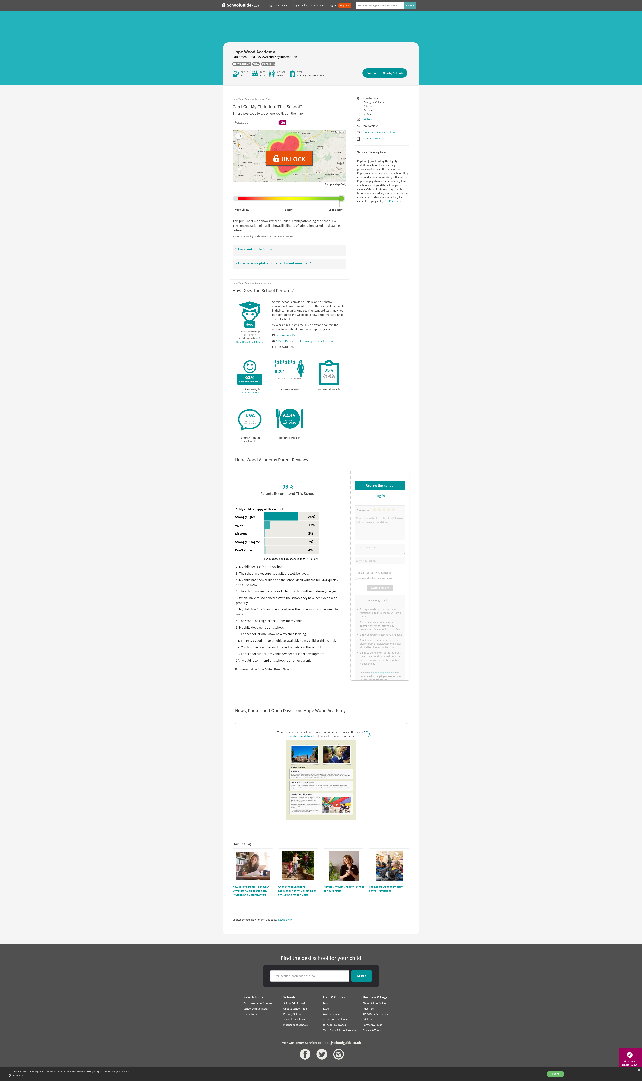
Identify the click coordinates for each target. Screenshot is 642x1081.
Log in (380, 495)
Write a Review (331, 1014)
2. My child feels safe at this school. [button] (260, 566)
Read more (395, 201)
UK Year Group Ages (334, 1025)
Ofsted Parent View (250, 392)
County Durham (372, 138)
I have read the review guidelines (374, 572)
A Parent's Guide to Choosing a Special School (305, 341)
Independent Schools (295, 1025)
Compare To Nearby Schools (385, 73)
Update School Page (295, 1008)
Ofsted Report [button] (243, 341)
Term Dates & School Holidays (340, 1030)
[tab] (289, 250)
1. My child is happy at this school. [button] (260, 509)
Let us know (285, 919)
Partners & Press (372, 1025)
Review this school (380, 485)
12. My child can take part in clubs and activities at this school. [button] (279, 647)
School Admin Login (294, 1003)
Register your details (300, 736)
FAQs (326, 1008)
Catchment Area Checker (258, 1003)
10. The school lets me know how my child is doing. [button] (271, 634)
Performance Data (286, 335)
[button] (289, 249)
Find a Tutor (250, 1014)
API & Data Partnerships (376, 1014)
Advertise (368, 1008)
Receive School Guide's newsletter (374, 578)
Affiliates (368, 1019)
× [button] (639, 1070)
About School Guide (374, 1003)
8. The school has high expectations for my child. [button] (269, 621)
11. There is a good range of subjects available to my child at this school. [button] (286, 640)
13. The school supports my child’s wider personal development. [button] (280, 654)
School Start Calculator (336, 1019)
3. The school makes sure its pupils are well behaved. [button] (272, 573)
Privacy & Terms (372, 1030)
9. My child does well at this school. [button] (260, 627)
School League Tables (256, 1008)
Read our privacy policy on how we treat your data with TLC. (106, 1071)
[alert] (321, 1074)
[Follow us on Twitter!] (321, 1054)
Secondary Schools (294, 1019)
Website (368, 119)
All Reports (257, 341)
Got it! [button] (555, 1074)
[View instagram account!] (337, 1054)
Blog (325, 1003)
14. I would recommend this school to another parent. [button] (273, 660)
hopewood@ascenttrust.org (380, 132)
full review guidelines (382, 672)
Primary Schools (292, 1014)
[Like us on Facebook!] (304, 1054)
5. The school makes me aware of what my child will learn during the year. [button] (287, 591)
